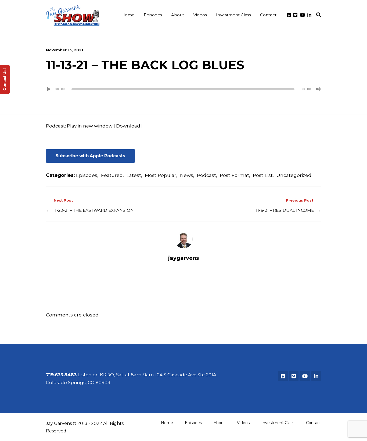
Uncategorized (293, 175)
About (177, 14)
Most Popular (160, 175)
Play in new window (90, 126)
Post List (263, 175)
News (186, 175)
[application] (183, 89)
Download (128, 126)
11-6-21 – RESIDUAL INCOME (285, 210)
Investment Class (233, 14)
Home (128, 14)
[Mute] (318, 89)
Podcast (206, 175)
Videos (200, 14)
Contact (268, 14)
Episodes (153, 14)
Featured (112, 175)
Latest (134, 175)
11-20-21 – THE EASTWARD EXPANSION (93, 210)
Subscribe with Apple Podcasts (90, 155)
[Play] (48, 89)
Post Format (234, 175)
